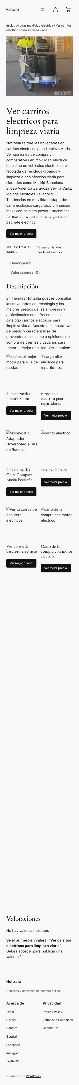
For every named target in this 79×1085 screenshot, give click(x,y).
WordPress (33, 1076)
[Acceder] (55, 9)
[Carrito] (68, 9)
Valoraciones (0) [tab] (25, 272)
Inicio (9, 25)
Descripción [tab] (21, 263)
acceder (25, 951)
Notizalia (12, 9)
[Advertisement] (39, 747)
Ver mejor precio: (21, 233)
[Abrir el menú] (42, 9)
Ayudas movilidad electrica (34, 25)
